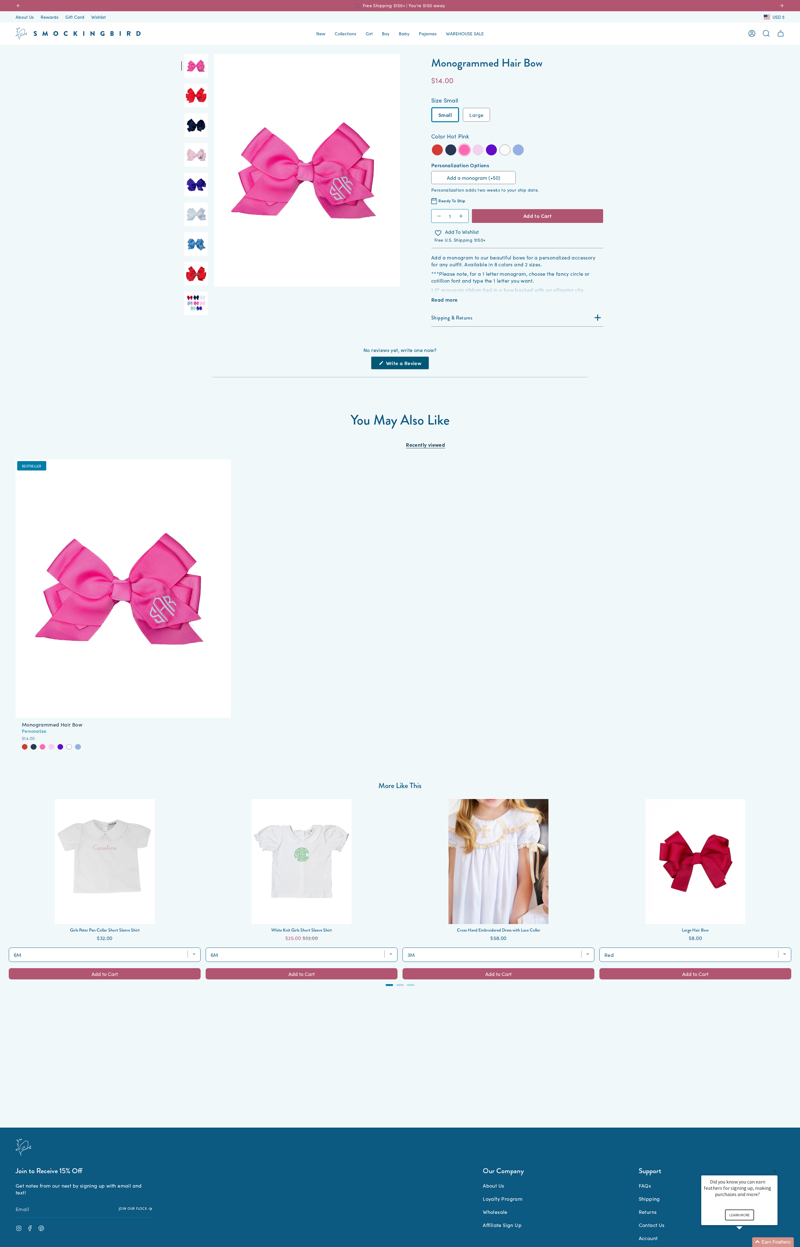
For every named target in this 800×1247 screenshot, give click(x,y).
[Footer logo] (23, 1147)
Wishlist (98, 17)
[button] (321, 33)
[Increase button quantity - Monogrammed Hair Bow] (461, 216)
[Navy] (33, 747)
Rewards (49, 17)
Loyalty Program (502, 1198)
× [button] (774, 1171)
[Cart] (780, 33)
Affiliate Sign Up (502, 1224)
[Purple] (60, 747)
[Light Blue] (78, 747)
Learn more (739, 1215)
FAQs (645, 1185)
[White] (69, 747)
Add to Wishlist (462, 232)
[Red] (25, 747)
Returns (648, 1211)
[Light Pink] (51, 747)
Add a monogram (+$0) (473, 177)
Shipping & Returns (451, 317)
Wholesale (495, 1211)
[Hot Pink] (42, 747)
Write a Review (406, 364)
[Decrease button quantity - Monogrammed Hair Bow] (438, 216)
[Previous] (18, 5)
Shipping (649, 1198)
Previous (214, 170)
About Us (25, 17)
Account (648, 1237)
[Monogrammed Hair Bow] (123, 589)
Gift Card (74, 17)
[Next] (781, 5)
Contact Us (652, 1224)
